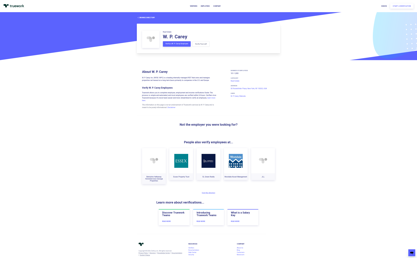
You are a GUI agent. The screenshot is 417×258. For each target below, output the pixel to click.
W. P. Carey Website (238, 96)
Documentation (177, 253)
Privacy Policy (143, 253)
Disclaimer (171, 107)
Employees (205, 6)
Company (217, 6)
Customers (240, 252)
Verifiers (193, 6)
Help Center (192, 252)
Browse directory (147, 17)
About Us (240, 248)
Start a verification (402, 6)
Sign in (384, 6)
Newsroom (240, 255)
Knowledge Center (163, 253)
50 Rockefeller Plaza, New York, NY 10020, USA (249, 88)
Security (191, 255)
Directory (153, 253)
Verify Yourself (201, 44)
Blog (238, 250)
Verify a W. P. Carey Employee (176, 44)
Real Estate (235, 81)
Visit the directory (208, 193)
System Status (145, 255)
